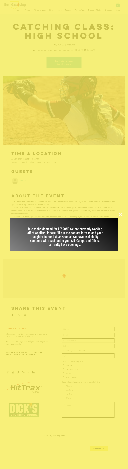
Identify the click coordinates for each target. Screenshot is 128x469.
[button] (120, 214)
